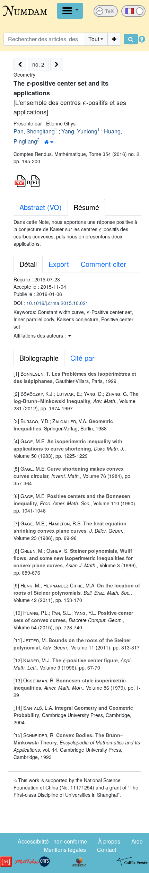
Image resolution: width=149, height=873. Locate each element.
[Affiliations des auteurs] (49, 142)
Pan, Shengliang (34, 131)
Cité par (82, 358)
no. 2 (38, 64)
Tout (93, 39)
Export (59, 264)
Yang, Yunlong (79, 131)
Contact (106, 850)
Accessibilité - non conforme (52, 841)
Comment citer (103, 264)
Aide (137, 841)
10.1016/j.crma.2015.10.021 (57, 302)
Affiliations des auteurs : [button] (40, 335)
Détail (28, 264)
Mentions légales (65, 850)
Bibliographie (39, 358)
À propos (109, 841)
